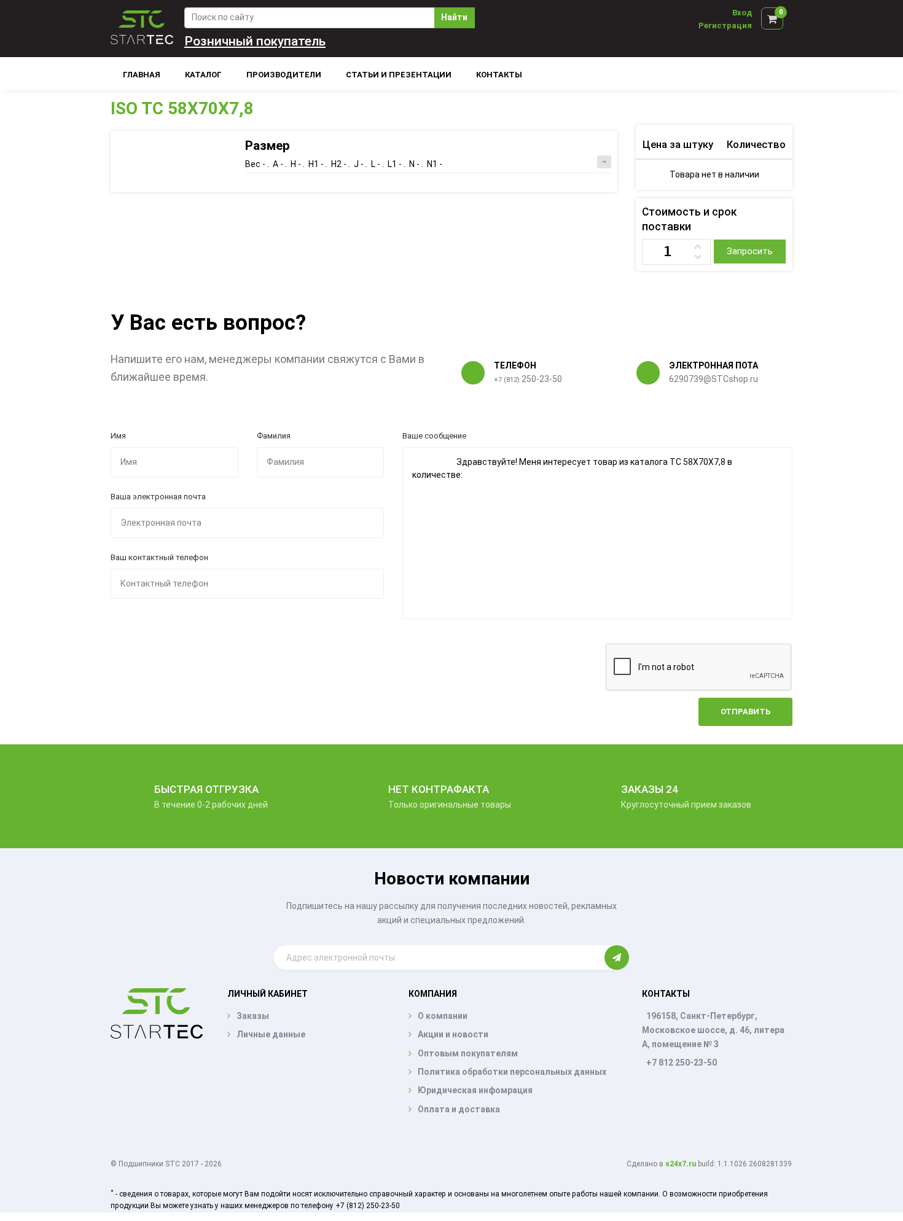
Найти (454, 17)
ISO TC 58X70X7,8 (182, 108)
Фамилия (274, 435)
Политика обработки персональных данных (512, 1072)
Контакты (499, 74)
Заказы (253, 1016)
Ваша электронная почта (158, 496)
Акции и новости (453, 1034)
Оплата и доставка (459, 1109)
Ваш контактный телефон (159, 557)
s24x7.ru (680, 1164)
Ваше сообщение (434, 435)
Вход (742, 12)
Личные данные (271, 1034)
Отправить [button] (745, 711)
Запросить (750, 251)
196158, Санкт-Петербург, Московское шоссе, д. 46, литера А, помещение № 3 (713, 1030)
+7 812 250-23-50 (681, 1062)
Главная (141, 74)
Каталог (203, 74)
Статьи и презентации (399, 74)
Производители (283, 74)
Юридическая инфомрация (475, 1090)
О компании (442, 1016)
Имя (118, 435)
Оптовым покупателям (468, 1053)
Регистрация (725, 25)
